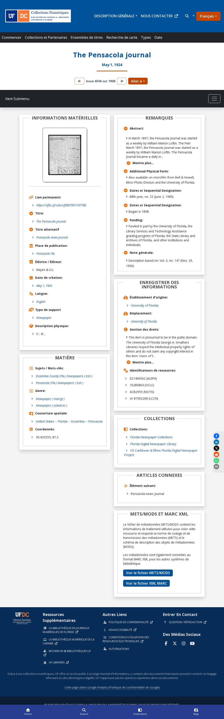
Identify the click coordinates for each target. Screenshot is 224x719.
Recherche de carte (121, 37)
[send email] (218, 466)
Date (158, 37)
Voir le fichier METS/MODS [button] (148, 572)
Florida (62, 421)
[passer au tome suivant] (122, 81)
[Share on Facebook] (218, 436)
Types (146, 37)
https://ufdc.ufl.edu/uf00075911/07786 (61, 205)
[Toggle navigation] (214, 98)
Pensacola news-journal (52, 237)
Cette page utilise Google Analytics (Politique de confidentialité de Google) (112, 687)
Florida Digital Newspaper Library (153, 444)
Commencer (11, 37)
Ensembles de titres (87, 37)
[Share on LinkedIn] (218, 442)
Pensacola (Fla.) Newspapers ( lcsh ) (59, 383)
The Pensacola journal (51, 221)
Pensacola (95, 421)
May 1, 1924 (44, 286)
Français (207, 16)
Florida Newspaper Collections (151, 437)
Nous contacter (157, 16)
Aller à (136, 81)
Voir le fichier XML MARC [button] (146, 583)
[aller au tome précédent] (79, 81)
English (41, 302)
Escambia (77, 421)
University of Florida (144, 305)
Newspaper (43, 318)
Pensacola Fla (45, 253)
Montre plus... (143, 163)
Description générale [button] (114, 16)
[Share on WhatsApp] (218, 460)
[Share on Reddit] (218, 454)
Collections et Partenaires (46, 37)
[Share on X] (218, 448)
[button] (189, 16)
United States (45, 421)
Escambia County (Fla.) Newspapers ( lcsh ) (64, 376)
